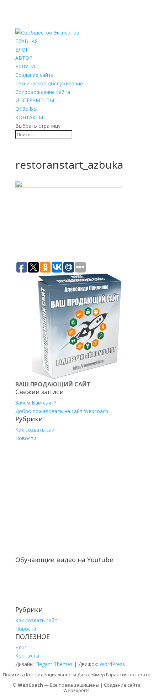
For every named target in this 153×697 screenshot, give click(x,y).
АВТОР (23, 57)
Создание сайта (34, 75)
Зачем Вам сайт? (35, 402)
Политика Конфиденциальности (39, 674)
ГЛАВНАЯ (26, 41)
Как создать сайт (36, 429)
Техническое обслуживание (49, 83)
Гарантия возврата (128, 674)
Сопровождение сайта (42, 92)
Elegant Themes (54, 664)
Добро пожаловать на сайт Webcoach (61, 411)
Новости (25, 438)
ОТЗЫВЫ (26, 108)
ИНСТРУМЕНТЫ (34, 100)
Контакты (27, 655)
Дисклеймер (91, 674)
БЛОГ (21, 49)
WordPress (112, 664)
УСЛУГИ (25, 66)
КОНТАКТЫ (29, 117)
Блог (21, 647)
